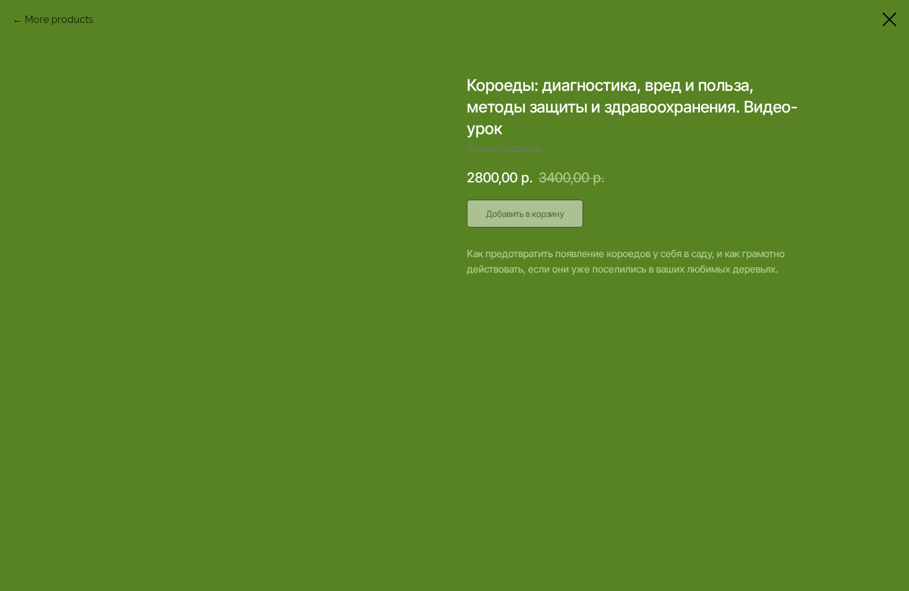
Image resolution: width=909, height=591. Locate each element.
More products (59, 19)
